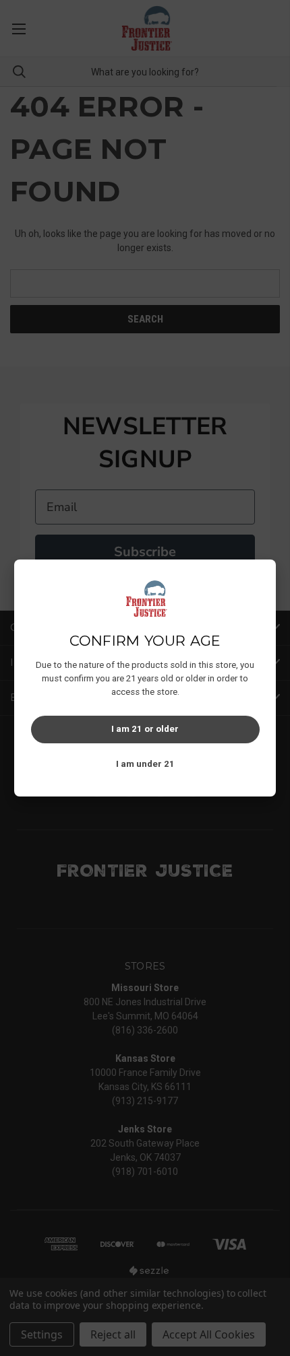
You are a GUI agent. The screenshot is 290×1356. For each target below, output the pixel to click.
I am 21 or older (145, 729)
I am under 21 (145, 764)
